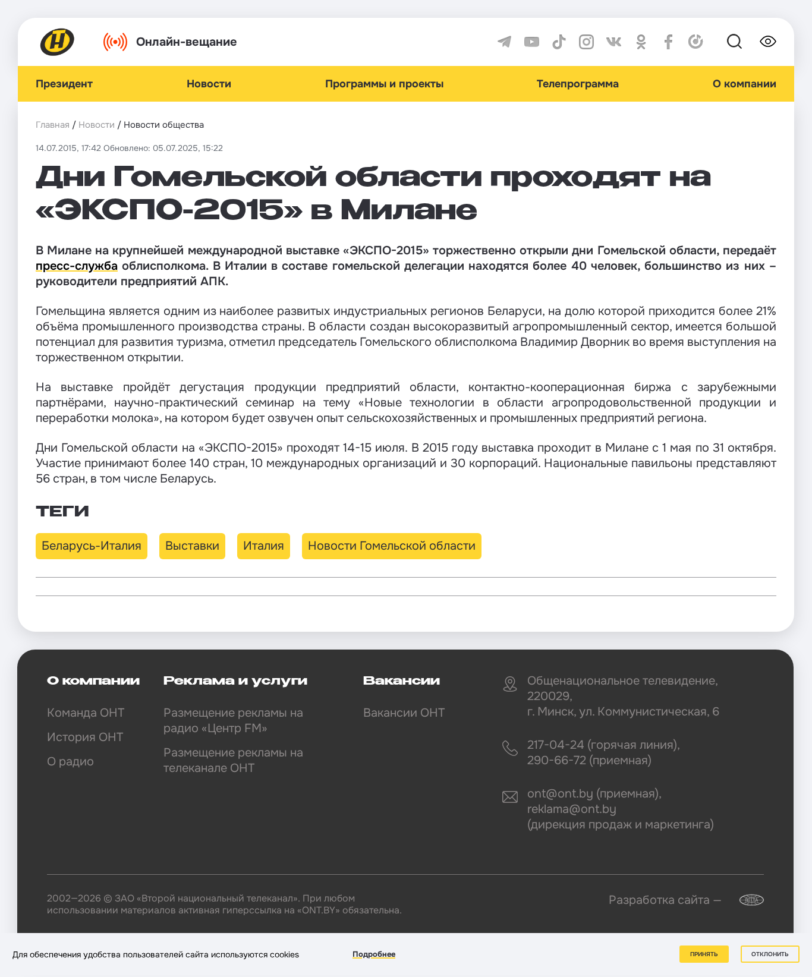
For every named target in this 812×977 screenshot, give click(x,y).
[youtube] (531, 41)
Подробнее (374, 954)
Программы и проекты (384, 84)
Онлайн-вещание (186, 41)
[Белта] (744, 900)
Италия (263, 545)
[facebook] (668, 41)
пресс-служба (77, 266)
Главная (53, 125)
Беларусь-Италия (91, 545)
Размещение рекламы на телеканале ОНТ (233, 760)
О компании (744, 84)
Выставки (192, 545)
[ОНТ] (58, 42)
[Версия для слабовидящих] (768, 41)
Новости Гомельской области (392, 545)
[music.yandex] (695, 41)
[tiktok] (559, 41)
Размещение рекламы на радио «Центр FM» (233, 720)
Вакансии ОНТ (404, 712)
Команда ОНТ (85, 712)
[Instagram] (586, 41)
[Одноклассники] (641, 41)
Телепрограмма (578, 84)
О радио (70, 761)
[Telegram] (504, 41)
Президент (64, 84)
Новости (209, 84)
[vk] (613, 41)
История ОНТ (85, 737)
